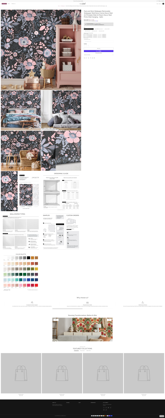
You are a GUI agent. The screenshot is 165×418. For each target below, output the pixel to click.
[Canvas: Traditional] (104, 36)
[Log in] (159, 4)
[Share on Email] (94, 58)
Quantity (85, 43)
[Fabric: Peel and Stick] (95, 36)
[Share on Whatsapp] (92, 58)
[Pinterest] (158, 1)
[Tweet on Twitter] (88, 58)
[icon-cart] (161, 4)
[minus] (85, 45)
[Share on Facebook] (87, 58)
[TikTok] (161, 1)
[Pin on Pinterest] (90, 58)
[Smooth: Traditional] (100, 36)
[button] (98, 48)
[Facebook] (157, 1)
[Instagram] (159, 1)
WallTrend (58, 415)
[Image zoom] (41, 50)
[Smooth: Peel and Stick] (86, 36)
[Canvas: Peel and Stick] (90, 36)
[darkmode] (163, 4)
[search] (157, 4)
